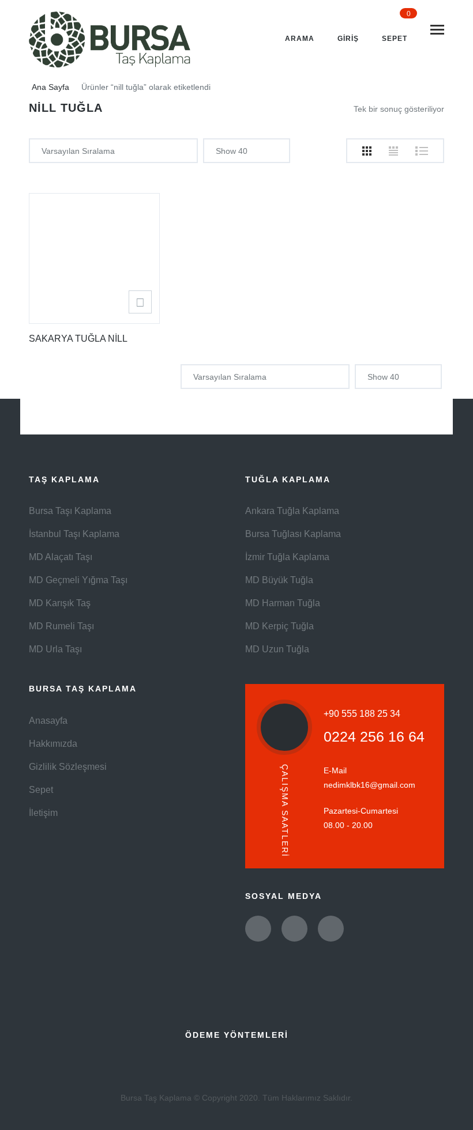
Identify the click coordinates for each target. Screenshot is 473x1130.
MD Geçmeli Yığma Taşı (78, 580)
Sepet (41, 790)
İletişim (43, 813)
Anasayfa (48, 720)
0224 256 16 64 (374, 736)
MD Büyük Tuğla (279, 580)
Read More (140, 302)
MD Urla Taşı (55, 649)
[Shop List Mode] (422, 150)
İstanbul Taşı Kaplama (74, 534)
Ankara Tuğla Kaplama (292, 511)
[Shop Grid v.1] (367, 150)
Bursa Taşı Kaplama (70, 511)
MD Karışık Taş (60, 603)
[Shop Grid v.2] (393, 150)
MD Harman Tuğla (282, 603)
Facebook (294, 929)
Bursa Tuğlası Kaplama (293, 534)
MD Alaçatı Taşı (60, 557)
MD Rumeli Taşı (61, 626)
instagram (331, 929)
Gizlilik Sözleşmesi (68, 767)
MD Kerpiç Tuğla (279, 626)
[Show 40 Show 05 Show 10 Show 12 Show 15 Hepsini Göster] (246, 150)
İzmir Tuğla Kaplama (287, 557)
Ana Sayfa (50, 87)
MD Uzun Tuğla (277, 649)
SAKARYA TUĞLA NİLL (78, 338)
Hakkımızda (53, 744)
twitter (258, 929)
